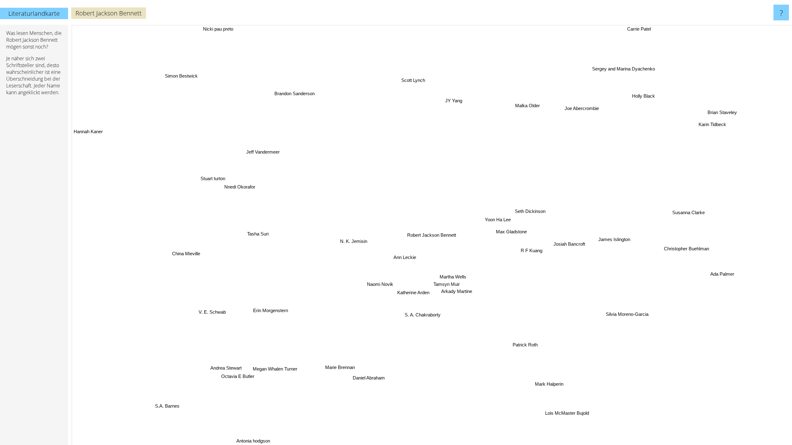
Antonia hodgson (250, 440)
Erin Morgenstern (273, 311)
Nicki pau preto (220, 29)
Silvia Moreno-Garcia (628, 314)
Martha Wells (454, 277)
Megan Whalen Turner (282, 389)
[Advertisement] (34, 195)
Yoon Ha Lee (498, 219)
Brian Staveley (722, 113)
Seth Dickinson (526, 211)
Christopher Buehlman (686, 244)
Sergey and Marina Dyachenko (623, 68)
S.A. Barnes (166, 404)
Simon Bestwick (186, 73)
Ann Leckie (394, 253)
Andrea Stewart (221, 361)
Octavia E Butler (226, 368)
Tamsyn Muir (444, 284)
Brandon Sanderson (293, 93)
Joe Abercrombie (578, 106)
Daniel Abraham (358, 376)
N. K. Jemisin (352, 240)
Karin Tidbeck (716, 129)
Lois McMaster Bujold (562, 414)
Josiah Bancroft (568, 245)
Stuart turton (218, 177)
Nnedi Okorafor (237, 186)
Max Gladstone (510, 231)
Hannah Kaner (88, 134)
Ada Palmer (719, 276)
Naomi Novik (383, 286)
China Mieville (183, 249)
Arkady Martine (454, 291)
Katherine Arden (418, 293)
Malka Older (530, 106)
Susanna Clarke (688, 212)
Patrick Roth (525, 344)
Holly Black (648, 97)
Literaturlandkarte (34, 13)
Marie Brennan (343, 367)
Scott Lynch (408, 80)
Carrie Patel (642, 29)
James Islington (613, 238)
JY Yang (456, 100)
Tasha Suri (258, 234)
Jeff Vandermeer (265, 148)
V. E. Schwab (214, 313)
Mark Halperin (553, 383)
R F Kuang (532, 250)
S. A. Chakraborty (431, 314)
